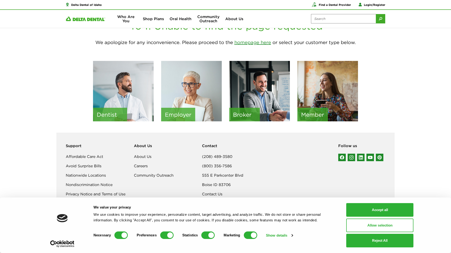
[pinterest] (379, 157)
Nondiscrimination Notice (89, 184)
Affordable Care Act (84, 156)
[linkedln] (361, 157)
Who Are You (126, 18)
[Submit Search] (380, 18)
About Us (234, 18)
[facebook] (342, 157)
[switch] (167, 235)
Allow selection (380, 225)
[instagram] (351, 157)
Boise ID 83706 (216, 184)
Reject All (380, 240)
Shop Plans (153, 18)
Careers (141, 166)
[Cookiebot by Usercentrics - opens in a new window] (62, 243)
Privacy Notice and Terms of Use (95, 194)
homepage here (252, 42)
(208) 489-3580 (217, 156)
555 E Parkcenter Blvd (222, 175)
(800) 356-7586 (217, 166)
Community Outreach (208, 18)
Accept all (380, 210)
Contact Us (212, 194)
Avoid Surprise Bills (83, 166)
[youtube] (370, 157)
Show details (276, 235)
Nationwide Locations (86, 175)
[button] (83, 4)
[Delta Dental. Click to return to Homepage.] (85, 19)
